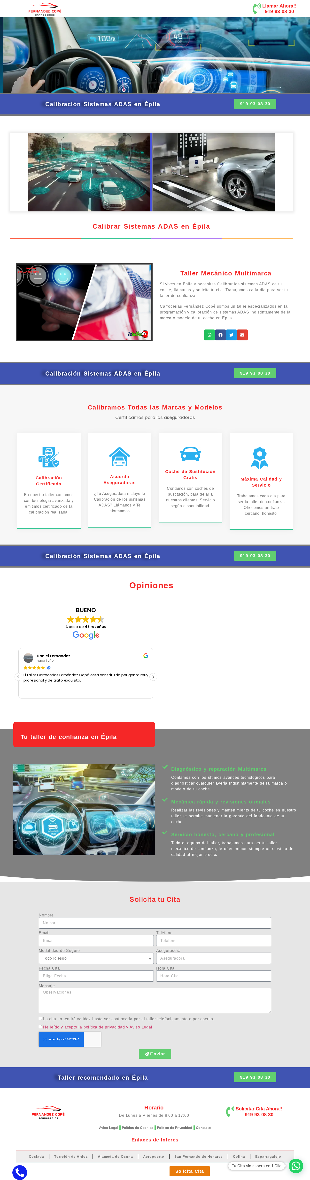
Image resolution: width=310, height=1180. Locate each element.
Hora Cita (165, 968)
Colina (239, 1156)
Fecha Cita (49, 968)
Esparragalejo (268, 1156)
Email (44, 933)
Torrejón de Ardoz (71, 1156)
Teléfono (164, 933)
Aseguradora (168, 951)
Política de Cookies (137, 1128)
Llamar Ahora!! (279, 5)
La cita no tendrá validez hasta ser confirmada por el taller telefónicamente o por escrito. (128, 1019)
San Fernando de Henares (198, 1156)
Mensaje (47, 986)
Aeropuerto (153, 1156)
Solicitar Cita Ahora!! (259, 1108)
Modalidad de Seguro (59, 951)
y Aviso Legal (139, 1027)
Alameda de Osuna (115, 1156)
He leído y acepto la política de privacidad (84, 1027)
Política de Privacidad (174, 1128)
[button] (209, 334)
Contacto (203, 1128)
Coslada (36, 1156)
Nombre (46, 915)
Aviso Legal (108, 1128)
